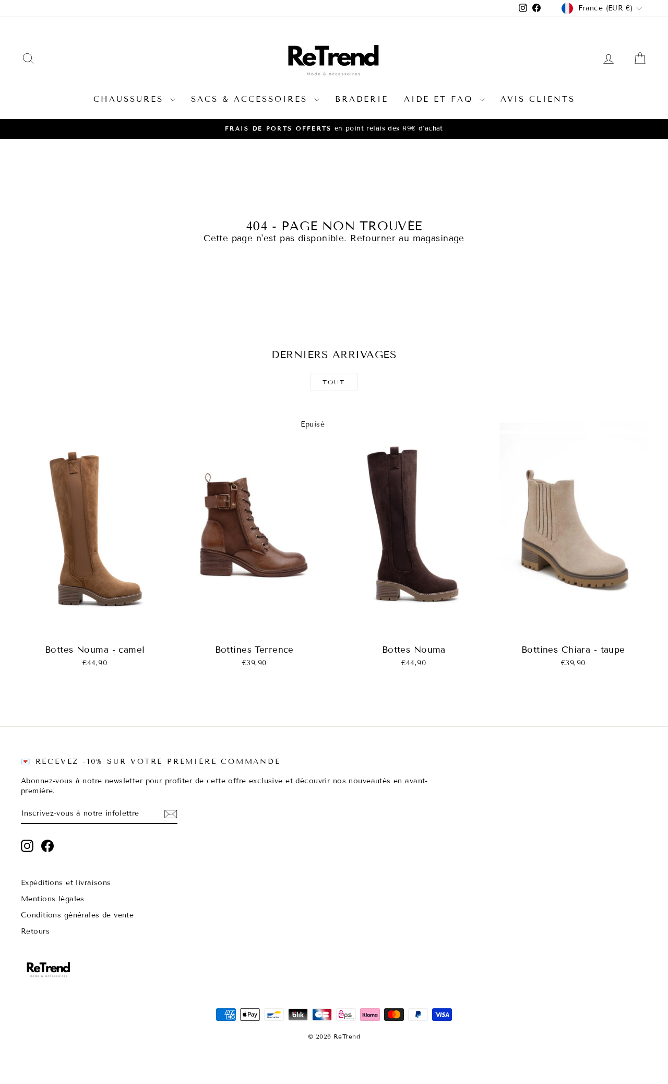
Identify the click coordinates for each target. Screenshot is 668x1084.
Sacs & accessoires (251, 99)
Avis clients (537, 99)
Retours (35, 931)
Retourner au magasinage (407, 238)
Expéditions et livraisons (66, 882)
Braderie (361, 99)
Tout (334, 382)
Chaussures (130, 99)
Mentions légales (53, 898)
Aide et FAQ (440, 99)
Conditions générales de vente (77, 915)
